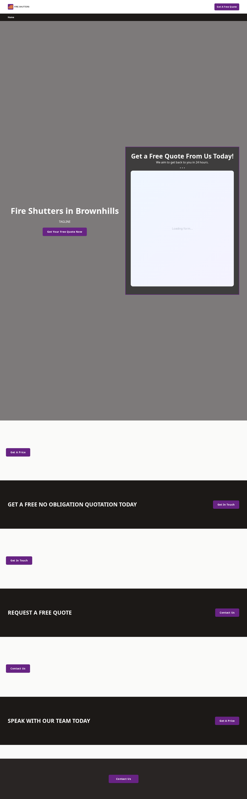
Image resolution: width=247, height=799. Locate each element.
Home (11, 17)
